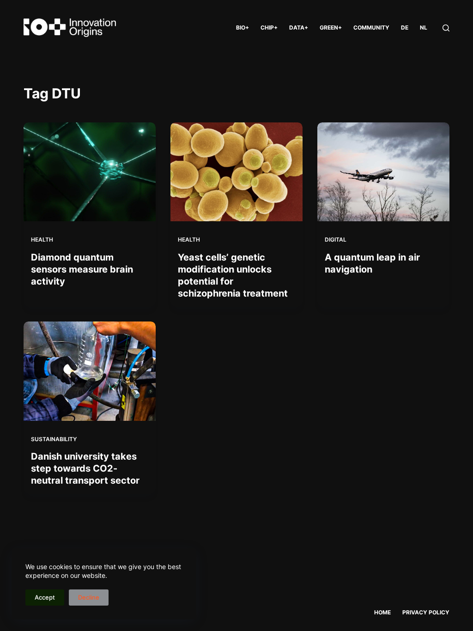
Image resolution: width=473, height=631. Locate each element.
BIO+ (242, 27)
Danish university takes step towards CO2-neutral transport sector (85, 468)
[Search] (446, 27)
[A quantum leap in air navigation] (383, 171)
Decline (88, 597)
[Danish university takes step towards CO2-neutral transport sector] (90, 371)
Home (382, 612)
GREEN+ (331, 27)
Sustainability (54, 439)
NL (423, 27)
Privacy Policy (425, 612)
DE (404, 27)
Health (42, 239)
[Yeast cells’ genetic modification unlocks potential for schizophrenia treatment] (236, 171)
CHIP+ (269, 27)
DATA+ (298, 27)
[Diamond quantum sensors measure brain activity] (90, 171)
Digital (335, 239)
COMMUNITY (371, 27)
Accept (45, 597)
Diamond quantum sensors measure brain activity (82, 269)
